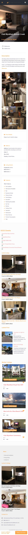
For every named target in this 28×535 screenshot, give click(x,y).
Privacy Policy (7, 457)
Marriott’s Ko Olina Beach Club (13, 411)
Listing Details (9, 165)
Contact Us (6, 459)
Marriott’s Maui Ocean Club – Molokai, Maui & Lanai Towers (14, 321)
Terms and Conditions (8, 455)
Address (8, 145)
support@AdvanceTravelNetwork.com (11, 522)
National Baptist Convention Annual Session (12, 247)
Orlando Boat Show (6, 237)
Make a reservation (21, 532)
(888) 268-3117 (6, 520)
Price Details (9, 134)
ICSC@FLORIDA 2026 (6, 240)
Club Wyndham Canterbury (12, 435)
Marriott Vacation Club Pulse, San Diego (11, 274)
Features (8, 180)
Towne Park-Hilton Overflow (8, 233)
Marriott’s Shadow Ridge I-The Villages (11, 297)
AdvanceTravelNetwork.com (9, 524)
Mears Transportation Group (8, 244)
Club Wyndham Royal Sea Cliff (13, 385)
